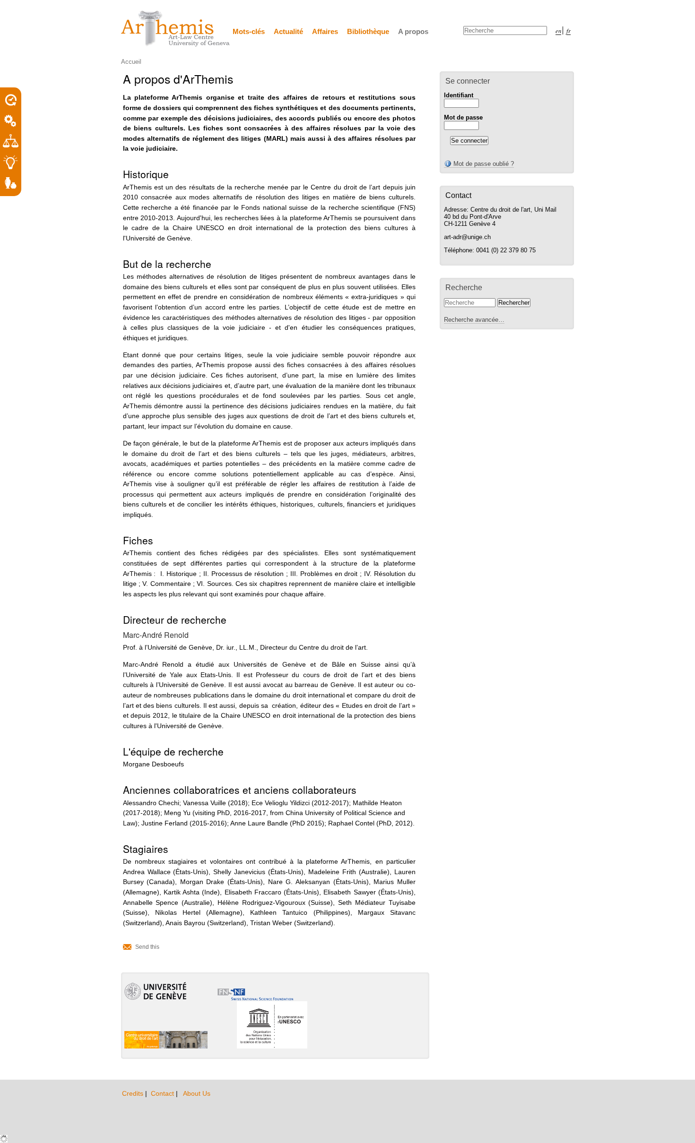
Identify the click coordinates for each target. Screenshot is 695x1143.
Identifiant (458, 95)
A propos (413, 31)
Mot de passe (463, 117)
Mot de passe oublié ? (483, 163)
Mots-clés (249, 31)
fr (568, 30)
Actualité (288, 31)
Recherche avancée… (474, 319)
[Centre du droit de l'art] (176, 29)
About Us (196, 1093)
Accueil (131, 61)
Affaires (325, 31)
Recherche (463, 288)
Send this (147, 947)
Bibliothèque (368, 31)
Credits (133, 1093)
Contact (163, 1093)
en (558, 30)
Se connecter (467, 81)
